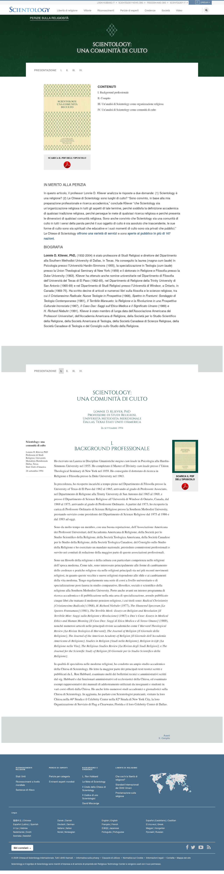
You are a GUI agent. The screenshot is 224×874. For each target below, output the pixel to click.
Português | (113, 831)
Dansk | (64, 820)
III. (73, 70)
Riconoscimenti (105, 10)
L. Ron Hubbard (90, 776)
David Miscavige (90, 803)
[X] (193, 847)
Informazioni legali (155, 857)
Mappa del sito (184, 857)
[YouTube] (201, 847)
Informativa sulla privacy (87, 857)
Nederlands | (22, 831)
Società (166, 10)
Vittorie (87, 10)
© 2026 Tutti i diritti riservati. (42, 857)
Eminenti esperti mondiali (62, 781)
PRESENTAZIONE (45, 70)
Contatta (170, 857)
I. (61, 70)
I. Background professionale (113, 92)
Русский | (154, 831)
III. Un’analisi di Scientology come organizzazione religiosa (130, 104)
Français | (110, 824)
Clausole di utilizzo (111, 857)
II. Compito (104, 98)
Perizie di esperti (129, 10)
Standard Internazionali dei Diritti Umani (127, 786)
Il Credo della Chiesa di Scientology (94, 788)
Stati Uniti (21, 776)
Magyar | (155, 828)
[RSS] (209, 847)
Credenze (150, 10)
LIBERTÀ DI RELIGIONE (126, 768)
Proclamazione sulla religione (125, 794)
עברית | (20, 828)
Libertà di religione (67, 10)
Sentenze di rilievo (25, 789)
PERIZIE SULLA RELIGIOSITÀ (49, 18)
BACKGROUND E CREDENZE (90, 768)
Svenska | (22, 835)
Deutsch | (66, 824)
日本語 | (110, 828)
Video (179, 10)
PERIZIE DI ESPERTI (58, 768)
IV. (80, 70)
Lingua (14, 812)
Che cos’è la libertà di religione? (126, 778)
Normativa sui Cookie (133, 857)
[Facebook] (187, 847)
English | (110, 820)
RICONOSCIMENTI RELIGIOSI (24, 768)
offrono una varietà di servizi (97, 233)
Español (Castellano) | (161, 820)
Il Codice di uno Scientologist (90, 796)
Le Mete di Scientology (94, 781)
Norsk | (66, 831)
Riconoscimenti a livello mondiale (28, 783)
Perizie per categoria (59, 776)
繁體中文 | (22, 820)
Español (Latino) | (25, 824)
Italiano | (64, 828)
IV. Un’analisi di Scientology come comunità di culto (127, 109)
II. (67, 70)
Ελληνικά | (154, 824)
